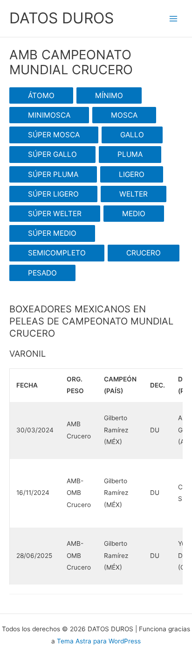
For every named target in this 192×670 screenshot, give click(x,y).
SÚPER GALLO (52, 154)
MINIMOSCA (49, 115)
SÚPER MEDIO (52, 233)
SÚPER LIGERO (53, 194)
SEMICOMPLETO (57, 252)
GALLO (132, 134)
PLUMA (130, 154)
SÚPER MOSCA (54, 134)
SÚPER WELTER (55, 213)
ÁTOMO (41, 95)
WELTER (133, 194)
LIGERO (131, 174)
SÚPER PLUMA (53, 174)
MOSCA (124, 115)
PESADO (42, 272)
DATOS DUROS (61, 18)
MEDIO (133, 213)
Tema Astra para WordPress (99, 641)
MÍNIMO (109, 95)
